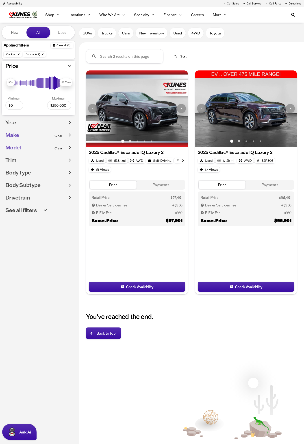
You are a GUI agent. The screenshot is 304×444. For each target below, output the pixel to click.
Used (177, 33)
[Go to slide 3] (137, 141)
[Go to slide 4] (144, 141)
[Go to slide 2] (130, 141)
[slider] (11, 82)
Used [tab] (62, 32)
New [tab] (14, 32)
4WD (195, 33)
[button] (93, 108)
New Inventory (151, 33)
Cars (126, 33)
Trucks (107, 33)
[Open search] (293, 15)
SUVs (87, 33)
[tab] (113, 185)
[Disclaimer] (93, 205)
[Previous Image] (92, 108)
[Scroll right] (183, 160)
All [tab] (38, 32)
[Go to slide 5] (151, 141)
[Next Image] (181, 108)
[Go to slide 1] (123, 141)
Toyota (215, 33)
